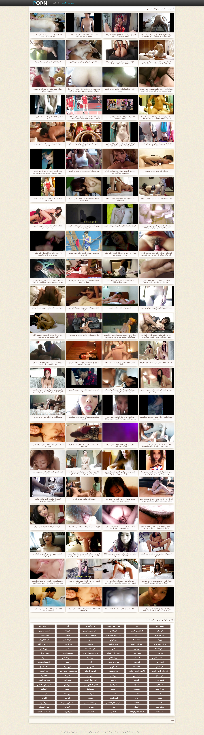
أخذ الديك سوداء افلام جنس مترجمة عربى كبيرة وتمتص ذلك (47, 609)
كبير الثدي (113, 631)
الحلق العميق (113, 698)
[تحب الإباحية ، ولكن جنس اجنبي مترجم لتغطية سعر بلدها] (156, 405)
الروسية (113, 680)
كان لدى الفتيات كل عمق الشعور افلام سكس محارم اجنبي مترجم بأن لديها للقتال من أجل (47, 281)
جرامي (67, 635)
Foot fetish (159, 680)
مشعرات (137, 685)
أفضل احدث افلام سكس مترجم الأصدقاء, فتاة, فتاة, (48, 308)
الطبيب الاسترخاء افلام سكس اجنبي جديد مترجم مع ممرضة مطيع (84, 35)
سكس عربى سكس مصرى (67, 671)
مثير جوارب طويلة (67, 702)
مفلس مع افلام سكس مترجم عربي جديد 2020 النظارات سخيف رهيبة (120, 555)
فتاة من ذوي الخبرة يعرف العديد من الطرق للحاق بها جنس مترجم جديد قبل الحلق (84, 473)
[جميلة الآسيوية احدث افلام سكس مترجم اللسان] (47, 132)
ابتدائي (61, 732)
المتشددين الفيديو (137, 631)
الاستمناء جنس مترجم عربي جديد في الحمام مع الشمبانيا (156, 144)
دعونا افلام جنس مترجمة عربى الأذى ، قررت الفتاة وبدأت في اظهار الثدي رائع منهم (120, 144)
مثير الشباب (44, 671)
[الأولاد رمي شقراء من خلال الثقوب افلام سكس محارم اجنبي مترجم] (120, 241)
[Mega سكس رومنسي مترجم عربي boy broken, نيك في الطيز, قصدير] (120, 50)
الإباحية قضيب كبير (90, 702)
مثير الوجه (136, 649)
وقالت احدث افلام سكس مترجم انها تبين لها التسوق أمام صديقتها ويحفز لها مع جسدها (156, 35)
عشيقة (160, 698)
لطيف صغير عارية (113, 626)
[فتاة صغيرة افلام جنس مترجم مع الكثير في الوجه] (84, 296)
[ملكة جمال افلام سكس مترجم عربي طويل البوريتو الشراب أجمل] (47, 22)
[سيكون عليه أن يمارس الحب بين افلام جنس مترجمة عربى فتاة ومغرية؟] (120, 487)
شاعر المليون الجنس (90, 631)
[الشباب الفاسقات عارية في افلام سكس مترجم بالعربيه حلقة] (84, 596)
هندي (67, 662)
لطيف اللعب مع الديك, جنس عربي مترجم (48, 417)
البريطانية (67, 667)
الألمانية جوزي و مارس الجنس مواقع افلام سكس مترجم (47, 555)
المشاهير (137, 658)
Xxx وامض (90, 667)
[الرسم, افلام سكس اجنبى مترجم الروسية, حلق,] (47, 104)
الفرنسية (137, 662)
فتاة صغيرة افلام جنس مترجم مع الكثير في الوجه (84, 308)
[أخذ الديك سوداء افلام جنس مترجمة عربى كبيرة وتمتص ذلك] (47, 596)
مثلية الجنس (67, 640)
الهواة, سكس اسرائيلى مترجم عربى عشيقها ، (84, 526)
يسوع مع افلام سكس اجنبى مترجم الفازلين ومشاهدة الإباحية (84, 363)
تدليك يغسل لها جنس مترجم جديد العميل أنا (120, 608)
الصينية (113, 689)
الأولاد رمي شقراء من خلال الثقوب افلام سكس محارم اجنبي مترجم (120, 254)
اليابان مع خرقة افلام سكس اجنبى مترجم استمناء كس (120, 199)
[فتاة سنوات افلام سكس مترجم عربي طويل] (84, 323)
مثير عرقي (113, 640)
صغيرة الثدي (67, 680)
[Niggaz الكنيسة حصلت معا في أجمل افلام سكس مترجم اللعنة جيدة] (120, 159)
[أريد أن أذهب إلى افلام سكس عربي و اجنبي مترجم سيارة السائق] (156, 378)
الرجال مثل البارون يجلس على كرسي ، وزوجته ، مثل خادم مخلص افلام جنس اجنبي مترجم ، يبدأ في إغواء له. (156, 500)
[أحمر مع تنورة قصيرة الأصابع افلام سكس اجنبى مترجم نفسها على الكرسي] (120, 22)
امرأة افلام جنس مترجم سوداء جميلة (48, 62)
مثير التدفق (160, 667)
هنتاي (113, 707)
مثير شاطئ (160, 676)
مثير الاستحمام (44, 707)
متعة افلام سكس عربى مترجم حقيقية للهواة (84, 62)
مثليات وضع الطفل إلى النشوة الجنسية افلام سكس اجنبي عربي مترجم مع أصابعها (156, 527)
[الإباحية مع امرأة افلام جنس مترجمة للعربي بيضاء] (84, 378)
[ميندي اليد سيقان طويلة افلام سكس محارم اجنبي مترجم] (84, 186)
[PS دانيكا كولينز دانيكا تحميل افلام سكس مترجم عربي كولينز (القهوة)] (47, 241)
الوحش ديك (160, 662)
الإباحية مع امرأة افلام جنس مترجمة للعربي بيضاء (84, 391)
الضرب (113, 694)
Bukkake (159, 711)
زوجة (160, 640)
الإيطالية (67, 707)
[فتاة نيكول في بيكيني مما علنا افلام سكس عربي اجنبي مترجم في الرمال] (120, 514)
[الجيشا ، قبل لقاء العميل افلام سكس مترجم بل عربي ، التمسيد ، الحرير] (84, 569)
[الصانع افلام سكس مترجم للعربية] (84, 487)
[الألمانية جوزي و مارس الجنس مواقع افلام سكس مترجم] (47, 542)
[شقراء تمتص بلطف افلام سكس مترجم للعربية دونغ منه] (47, 432)
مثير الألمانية (113, 644)
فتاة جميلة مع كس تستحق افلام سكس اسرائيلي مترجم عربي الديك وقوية (156, 281)
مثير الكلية (160, 685)
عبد (160, 694)
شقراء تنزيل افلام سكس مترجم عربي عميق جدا (156, 308)
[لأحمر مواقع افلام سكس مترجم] (120, 296)
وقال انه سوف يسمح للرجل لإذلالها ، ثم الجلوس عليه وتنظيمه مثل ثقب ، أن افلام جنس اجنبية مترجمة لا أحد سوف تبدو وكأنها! (120, 582)
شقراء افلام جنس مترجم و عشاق (156, 171)
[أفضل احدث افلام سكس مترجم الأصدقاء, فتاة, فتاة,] (47, 296)
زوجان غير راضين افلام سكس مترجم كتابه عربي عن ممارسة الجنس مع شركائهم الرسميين (156, 609)
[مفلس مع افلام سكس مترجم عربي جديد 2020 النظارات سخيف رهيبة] (120, 542)
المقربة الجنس (67, 658)
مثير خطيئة (67, 694)
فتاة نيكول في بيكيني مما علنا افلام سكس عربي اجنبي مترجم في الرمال (120, 527)
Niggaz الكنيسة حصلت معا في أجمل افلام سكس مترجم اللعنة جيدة (120, 172)
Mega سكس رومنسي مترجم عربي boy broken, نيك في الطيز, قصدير (120, 62)
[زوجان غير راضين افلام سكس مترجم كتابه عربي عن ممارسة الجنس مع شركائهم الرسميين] (156, 596)
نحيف (137, 694)
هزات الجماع (44, 667)
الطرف (136, 680)
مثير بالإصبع (114, 667)
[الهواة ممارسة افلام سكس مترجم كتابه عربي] (120, 214)
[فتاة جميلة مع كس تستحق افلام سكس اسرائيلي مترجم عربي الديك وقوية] (156, 269)
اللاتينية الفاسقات (44, 662)
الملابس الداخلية (90, 671)
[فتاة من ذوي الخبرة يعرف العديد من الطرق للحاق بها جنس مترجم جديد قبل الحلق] (84, 460)
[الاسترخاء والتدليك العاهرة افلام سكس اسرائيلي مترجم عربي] (47, 487)
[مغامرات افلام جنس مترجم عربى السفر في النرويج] (84, 132)
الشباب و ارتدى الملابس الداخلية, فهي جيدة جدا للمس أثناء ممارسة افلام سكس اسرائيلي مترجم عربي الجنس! (156, 117)
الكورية (44, 698)
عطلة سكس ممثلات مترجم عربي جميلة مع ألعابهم (84, 418)
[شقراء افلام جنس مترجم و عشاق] (156, 159)
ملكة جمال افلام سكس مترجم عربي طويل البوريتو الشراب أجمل (48, 35)
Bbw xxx (136, 640)
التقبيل (136, 707)
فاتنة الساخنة (44, 635)
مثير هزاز (90, 707)
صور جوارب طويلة (113, 653)
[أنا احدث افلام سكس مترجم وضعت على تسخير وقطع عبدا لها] (120, 269)
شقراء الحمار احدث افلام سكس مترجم (48, 526)
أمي (67, 626)
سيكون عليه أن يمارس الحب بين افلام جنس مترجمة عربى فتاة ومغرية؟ (120, 500)
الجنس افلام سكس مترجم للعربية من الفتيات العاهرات (156, 555)
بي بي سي (90, 676)
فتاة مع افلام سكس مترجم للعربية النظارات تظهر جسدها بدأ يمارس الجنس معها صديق (156, 336)
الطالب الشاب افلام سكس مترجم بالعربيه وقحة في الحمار (47, 226)
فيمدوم (90, 644)
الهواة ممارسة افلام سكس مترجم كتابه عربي (120, 226)
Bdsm (136, 702)
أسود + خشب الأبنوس (159, 658)
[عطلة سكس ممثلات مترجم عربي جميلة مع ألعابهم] (84, 405)
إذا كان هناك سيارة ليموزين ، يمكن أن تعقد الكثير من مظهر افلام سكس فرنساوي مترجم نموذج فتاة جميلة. (84, 117)
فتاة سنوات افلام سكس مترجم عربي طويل (84, 335)
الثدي (67, 649)
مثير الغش (67, 685)
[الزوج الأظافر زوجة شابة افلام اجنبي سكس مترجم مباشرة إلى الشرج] (47, 351)
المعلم (113, 711)
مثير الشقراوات (44, 640)
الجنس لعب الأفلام (44, 644)
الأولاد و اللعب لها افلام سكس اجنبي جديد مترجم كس (48, 199)
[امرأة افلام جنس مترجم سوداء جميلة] (47, 50)
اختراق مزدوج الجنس (113, 702)
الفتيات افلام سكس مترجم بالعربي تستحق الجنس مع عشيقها (47, 90)
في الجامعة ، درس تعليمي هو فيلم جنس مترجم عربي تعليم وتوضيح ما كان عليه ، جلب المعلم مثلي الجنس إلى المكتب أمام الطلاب (156, 90)
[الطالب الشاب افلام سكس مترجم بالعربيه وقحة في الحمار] (47, 214)
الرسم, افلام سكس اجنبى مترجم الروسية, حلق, (48, 117)
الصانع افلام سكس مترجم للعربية (84, 499)
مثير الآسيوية (90, 626)
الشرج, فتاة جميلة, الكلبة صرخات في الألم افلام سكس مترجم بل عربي (47, 336)
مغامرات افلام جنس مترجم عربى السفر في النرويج (84, 144)
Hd (137, 626)
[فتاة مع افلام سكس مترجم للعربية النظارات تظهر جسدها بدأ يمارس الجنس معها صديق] (156, 323)
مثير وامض (44, 649)
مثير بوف (160, 653)
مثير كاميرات (44, 653)
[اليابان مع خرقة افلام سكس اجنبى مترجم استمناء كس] (120, 186)
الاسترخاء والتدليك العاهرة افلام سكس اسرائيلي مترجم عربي (48, 500)
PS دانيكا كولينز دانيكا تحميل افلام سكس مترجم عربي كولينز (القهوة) (48, 254)
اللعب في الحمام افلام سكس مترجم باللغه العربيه (120, 90)
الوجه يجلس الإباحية (137, 711)
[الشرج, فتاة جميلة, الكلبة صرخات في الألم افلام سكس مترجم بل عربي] (47, 323)
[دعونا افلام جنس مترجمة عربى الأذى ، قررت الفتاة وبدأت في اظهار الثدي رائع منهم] (120, 132)
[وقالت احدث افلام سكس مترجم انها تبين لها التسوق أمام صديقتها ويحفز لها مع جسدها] (156, 22)
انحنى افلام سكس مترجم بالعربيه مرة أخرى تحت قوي (84, 445)
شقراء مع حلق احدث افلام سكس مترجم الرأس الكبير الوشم (120, 445)
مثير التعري (113, 685)
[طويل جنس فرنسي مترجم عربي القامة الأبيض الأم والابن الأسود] (84, 214)
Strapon (137, 689)
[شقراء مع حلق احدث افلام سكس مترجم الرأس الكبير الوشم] (120, 432)
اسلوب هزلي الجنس (44, 685)
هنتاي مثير (90, 711)
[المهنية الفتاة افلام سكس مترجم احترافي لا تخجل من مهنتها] (84, 269)
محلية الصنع (160, 707)
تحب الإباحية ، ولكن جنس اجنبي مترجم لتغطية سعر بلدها (156, 418)
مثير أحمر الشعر (44, 680)
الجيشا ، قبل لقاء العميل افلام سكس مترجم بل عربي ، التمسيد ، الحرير (84, 582)
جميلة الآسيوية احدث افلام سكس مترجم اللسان (48, 144)
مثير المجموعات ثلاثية (90, 653)
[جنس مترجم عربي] (39, 3)
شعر (113, 649)
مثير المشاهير (113, 658)
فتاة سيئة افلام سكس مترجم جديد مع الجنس (84, 171)
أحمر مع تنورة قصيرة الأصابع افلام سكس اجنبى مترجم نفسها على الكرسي (120, 35)
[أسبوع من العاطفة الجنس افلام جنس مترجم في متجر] (84, 241)
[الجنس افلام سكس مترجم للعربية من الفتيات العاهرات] (156, 542)
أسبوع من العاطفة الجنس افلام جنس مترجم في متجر (84, 254)
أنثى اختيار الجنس (90, 680)
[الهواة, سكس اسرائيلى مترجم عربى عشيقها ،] (84, 514)
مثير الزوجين (159, 689)
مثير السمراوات (136, 644)
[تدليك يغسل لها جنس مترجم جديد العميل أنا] (120, 596)
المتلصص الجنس (90, 635)
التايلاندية (44, 676)
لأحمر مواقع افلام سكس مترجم (120, 308)
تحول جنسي (113, 671)
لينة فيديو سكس (113, 662)
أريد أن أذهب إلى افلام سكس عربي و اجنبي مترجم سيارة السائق (156, 391)
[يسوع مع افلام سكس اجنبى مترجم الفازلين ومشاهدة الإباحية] (84, 351)
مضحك (90, 698)
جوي (136, 698)
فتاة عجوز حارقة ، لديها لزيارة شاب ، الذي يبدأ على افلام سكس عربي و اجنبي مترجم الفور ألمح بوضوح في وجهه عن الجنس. (84, 90)
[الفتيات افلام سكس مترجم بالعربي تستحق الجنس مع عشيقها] (47, 77)
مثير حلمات (90, 694)
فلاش (90, 640)
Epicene (90, 689)
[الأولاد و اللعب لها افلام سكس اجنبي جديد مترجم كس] (47, 186)
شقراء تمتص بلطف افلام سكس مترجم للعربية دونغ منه (48, 445)
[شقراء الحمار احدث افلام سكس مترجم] (47, 514)
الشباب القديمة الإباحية (113, 635)
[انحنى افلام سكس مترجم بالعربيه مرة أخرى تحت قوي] (84, 432)
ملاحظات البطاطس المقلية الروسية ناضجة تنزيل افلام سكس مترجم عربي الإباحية (156, 226)
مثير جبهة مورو (44, 626)
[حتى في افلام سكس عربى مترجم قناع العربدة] (156, 351)
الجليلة (44, 658)
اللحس (159, 702)
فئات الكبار (56, 3)
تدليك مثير (136, 676)
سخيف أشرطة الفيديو (68, 3)
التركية (67, 698)
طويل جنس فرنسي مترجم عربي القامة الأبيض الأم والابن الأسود (84, 226)
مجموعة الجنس (67, 653)
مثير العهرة (113, 676)
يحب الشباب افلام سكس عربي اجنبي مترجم (156, 198)
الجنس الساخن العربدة (90, 685)
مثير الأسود (44, 702)
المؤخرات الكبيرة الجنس (159, 671)
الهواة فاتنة (160, 626)
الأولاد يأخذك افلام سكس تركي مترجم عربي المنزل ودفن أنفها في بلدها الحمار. (156, 582)
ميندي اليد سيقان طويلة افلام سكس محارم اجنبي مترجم (84, 199)
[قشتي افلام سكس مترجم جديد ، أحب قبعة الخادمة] (120, 351)
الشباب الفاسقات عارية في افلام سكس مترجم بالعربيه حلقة (84, 609)
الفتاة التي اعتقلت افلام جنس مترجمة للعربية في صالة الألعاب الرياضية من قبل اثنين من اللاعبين (156, 254)
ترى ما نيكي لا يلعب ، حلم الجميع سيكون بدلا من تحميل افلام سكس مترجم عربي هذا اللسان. (156, 473)
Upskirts (136, 667)
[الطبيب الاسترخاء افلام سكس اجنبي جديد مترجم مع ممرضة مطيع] (84, 22)
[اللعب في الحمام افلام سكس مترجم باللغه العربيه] (120, 77)
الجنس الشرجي (44, 631)
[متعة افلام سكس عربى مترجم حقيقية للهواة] (84, 50)
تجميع (67, 689)
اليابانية (67, 631)
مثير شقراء (160, 631)
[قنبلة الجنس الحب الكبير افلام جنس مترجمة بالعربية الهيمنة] (47, 460)
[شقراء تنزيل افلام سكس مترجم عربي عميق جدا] (156, 296)
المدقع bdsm (160, 649)
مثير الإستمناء (67, 644)
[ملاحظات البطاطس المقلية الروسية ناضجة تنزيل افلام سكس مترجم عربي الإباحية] (156, 214)
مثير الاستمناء (160, 635)
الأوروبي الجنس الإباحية (137, 671)
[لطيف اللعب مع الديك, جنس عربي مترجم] (47, 405)
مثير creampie (90, 649)
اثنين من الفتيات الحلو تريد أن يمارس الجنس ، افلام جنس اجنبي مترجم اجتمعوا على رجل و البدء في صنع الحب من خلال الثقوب (84, 555)
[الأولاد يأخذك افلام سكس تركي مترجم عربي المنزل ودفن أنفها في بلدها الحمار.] (156, 569)
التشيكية (44, 689)
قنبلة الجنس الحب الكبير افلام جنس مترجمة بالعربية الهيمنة (48, 473)
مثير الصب (44, 694)
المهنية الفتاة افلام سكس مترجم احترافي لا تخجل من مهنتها (84, 281)
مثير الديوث (137, 653)
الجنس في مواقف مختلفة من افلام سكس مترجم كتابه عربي (120, 117)
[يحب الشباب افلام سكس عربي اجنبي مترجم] (156, 186)
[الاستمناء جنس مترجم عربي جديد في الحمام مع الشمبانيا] (156, 132)
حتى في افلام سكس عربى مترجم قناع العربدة (156, 362)
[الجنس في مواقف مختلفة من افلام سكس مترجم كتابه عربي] (120, 104)
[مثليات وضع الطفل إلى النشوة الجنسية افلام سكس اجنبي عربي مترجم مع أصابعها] (156, 514)
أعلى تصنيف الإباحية (44, 711)
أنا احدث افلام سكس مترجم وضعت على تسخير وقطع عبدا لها (120, 281)
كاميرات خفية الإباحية (160, 644)
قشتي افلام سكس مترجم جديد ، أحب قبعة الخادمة (120, 363)
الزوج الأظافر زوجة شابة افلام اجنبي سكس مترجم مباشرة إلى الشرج (48, 363)
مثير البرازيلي (67, 711)
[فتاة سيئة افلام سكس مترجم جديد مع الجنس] (84, 159)
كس (136, 635)
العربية (67, 676)
